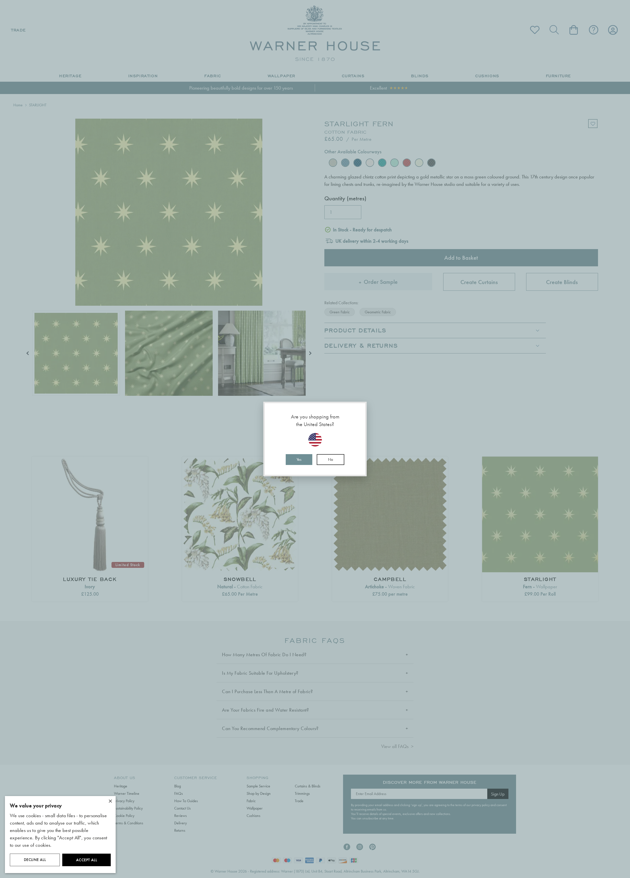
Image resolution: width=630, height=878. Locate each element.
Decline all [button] (35, 859)
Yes (299, 459)
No (330, 459)
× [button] (110, 801)
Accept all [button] (86, 859)
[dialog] (60, 834)
